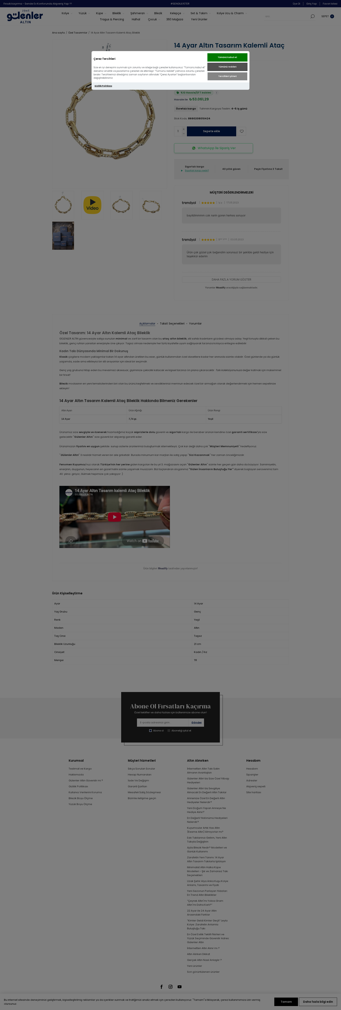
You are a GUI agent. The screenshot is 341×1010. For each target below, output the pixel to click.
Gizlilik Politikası (103, 85)
